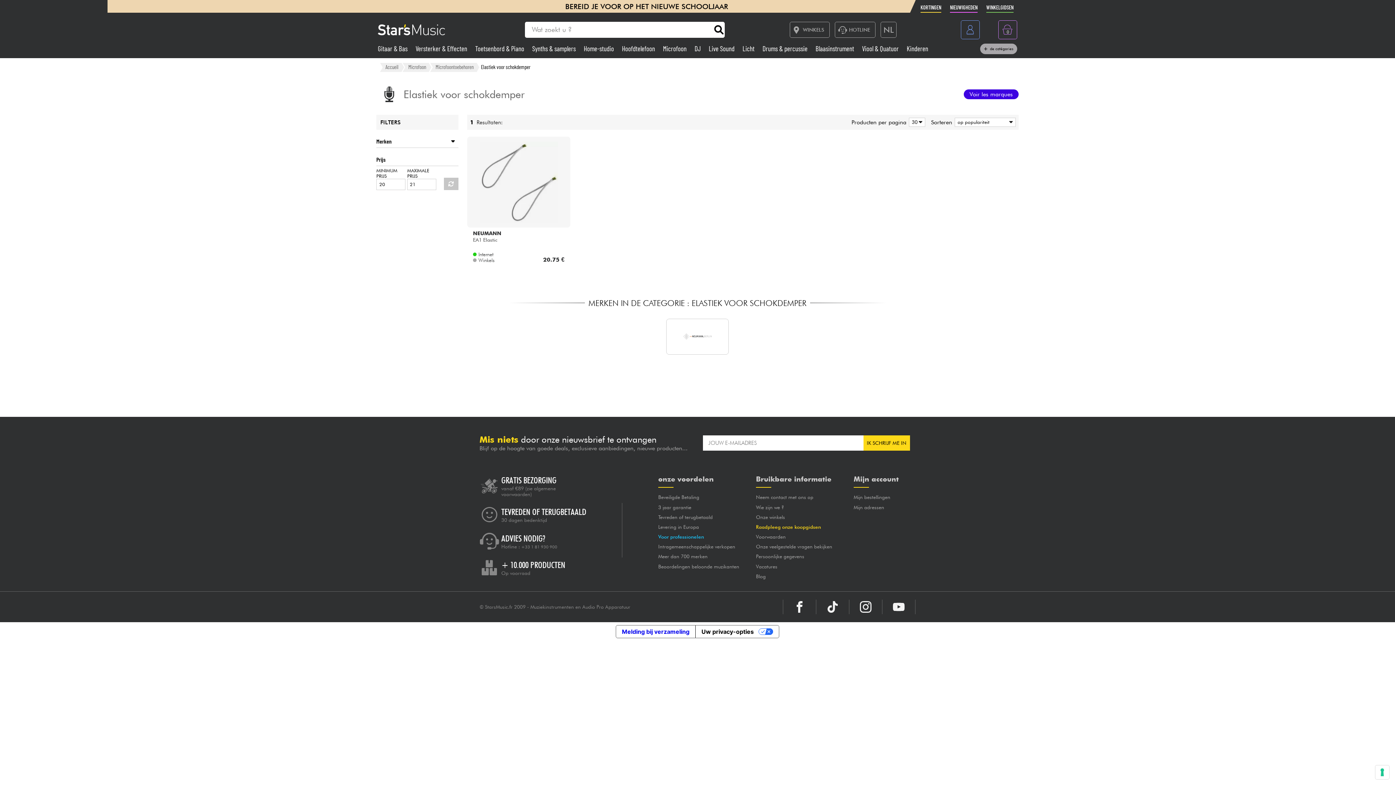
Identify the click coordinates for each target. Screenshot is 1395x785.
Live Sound (722, 48)
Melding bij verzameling (656, 631)
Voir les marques (991, 94)
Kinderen (917, 48)
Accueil (392, 67)
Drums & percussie (786, 48)
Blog (761, 576)
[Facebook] (799, 607)
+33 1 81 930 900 (539, 547)
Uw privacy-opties (727, 631)
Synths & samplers (554, 48)
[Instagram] (865, 607)
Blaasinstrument (836, 48)
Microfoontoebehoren (455, 67)
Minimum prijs (386, 173)
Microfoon (675, 48)
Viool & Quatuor (881, 48)
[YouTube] (898, 607)
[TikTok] (832, 607)
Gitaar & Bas (393, 48)
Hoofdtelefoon (639, 48)
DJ (698, 48)
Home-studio (599, 48)
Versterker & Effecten (442, 48)
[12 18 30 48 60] (915, 122)
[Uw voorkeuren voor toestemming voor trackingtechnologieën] (1382, 772)
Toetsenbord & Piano (500, 48)
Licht (749, 48)
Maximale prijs (418, 173)
